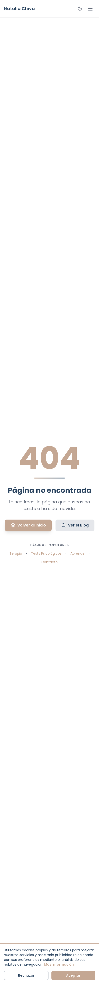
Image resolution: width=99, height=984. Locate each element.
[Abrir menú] (90, 8)
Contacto (49, 562)
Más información (59, 964)
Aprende (77, 553)
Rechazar (26, 975)
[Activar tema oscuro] (80, 8)
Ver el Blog (78, 525)
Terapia (15, 553)
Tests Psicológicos (46, 553)
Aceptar (73, 975)
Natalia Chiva (19, 8)
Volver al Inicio (31, 525)
